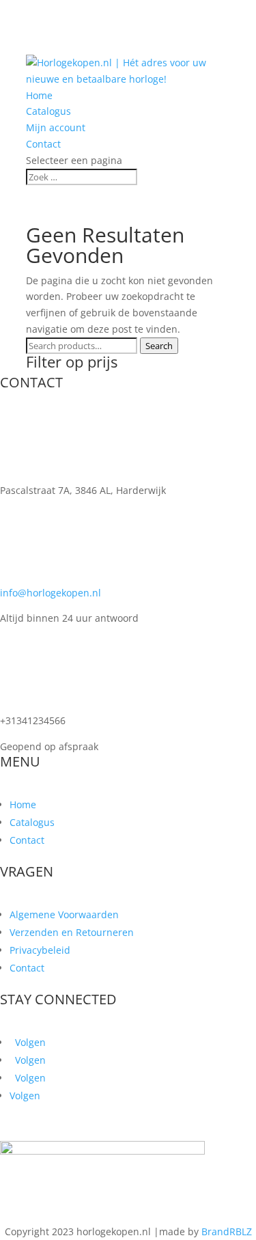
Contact (43, 143)
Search (159, 346)
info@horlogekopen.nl (50, 592)
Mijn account (55, 127)
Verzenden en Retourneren (72, 932)
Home (39, 95)
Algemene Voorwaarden (64, 914)
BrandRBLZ (226, 1231)
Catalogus (48, 111)
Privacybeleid (40, 949)
